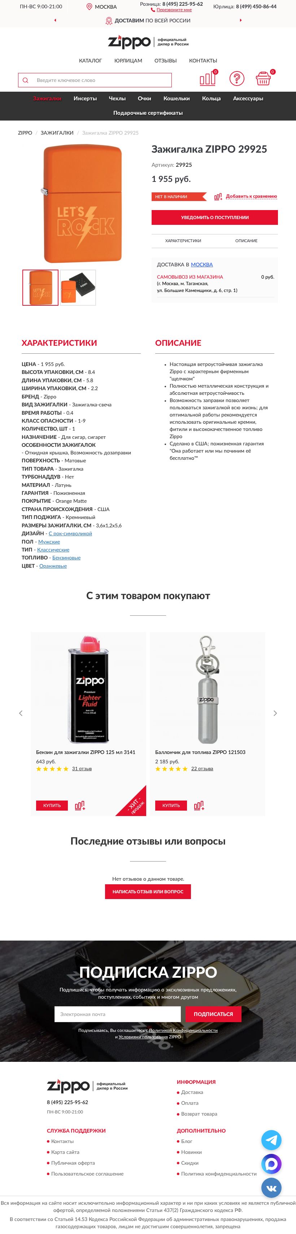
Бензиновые (66, 558)
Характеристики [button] (183, 241)
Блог (186, 1141)
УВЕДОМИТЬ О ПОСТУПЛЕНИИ (215, 217)
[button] (171, 9)
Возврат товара (199, 1114)
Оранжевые (53, 566)
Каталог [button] (90, 61)
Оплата (190, 1103)
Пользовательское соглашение (87, 1174)
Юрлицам (128, 61)
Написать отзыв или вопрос (148, 892)
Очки (144, 98)
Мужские (49, 542)
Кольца (211, 98)
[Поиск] (25, 80)
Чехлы (117, 98)
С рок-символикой (70, 533)
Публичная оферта (73, 1163)
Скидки (190, 1163)
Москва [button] (202, 264)
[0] (263, 78)
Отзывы (165, 61)
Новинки (191, 1152)
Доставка (192, 1092)
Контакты (203, 61)
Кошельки (177, 98)
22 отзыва (202, 769)
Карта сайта (65, 1152)
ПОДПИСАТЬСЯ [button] (213, 1014)
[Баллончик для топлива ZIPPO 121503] (207, 690)
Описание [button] (246, 241)
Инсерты (85, 98)
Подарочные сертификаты (148, 113)
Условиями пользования (143, 1037)
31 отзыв (82, 769)
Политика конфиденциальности (219, 1174)
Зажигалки (47, 98)
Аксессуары (248, 98)
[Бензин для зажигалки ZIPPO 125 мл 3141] (88, 690)
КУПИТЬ (52, 805)
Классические (53, 550)
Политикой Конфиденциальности (183, 1030)
